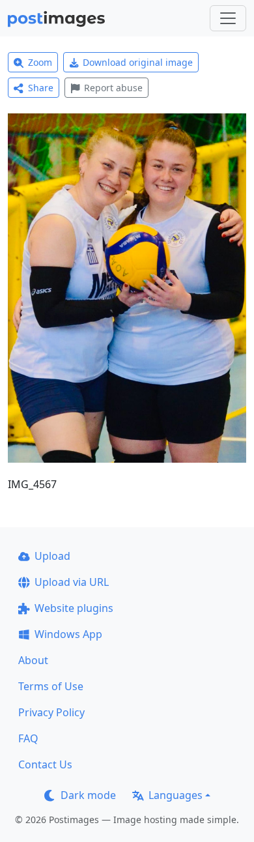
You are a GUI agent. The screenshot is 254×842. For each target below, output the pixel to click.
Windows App (68, 634)
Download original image (138, 62)
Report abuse (113, 87)
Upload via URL (72, 582)
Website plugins (74, 608)
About (33, 660)
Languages (175, 795)
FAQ (28, 738)
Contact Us (45, 764)
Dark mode (88, 795)
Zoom (40, 62)
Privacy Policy (51, 712)
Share (40, 87)
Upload (52, 556)
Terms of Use (50, 686)
